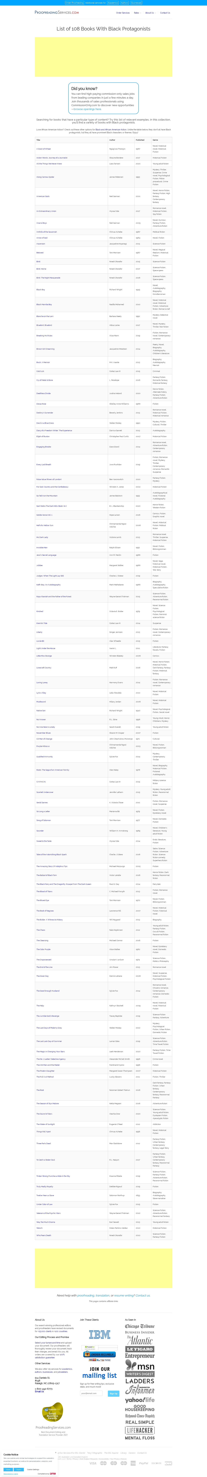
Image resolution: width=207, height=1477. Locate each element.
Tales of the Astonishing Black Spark (51, 854)
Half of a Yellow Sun (44, 525)
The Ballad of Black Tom (46, 875)
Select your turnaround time (47, 1343)
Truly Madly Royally (44, 1186)
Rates (137, 13)
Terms (68, 1459)
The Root (40, 1090)
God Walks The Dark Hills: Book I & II (51, 506)
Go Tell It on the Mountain (46, 496)
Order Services (123, 13)
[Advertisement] (103, 57)
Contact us (142, 1295)
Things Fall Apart (43, 1132)
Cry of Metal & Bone (44, 380)
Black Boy (40, 290)
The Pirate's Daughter (45, 1071)
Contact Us (165, 13)
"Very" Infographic (94, 1453)
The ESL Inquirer (111, 1453)
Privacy (75, 1459)
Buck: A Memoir (43, 362)
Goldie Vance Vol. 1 (44, 515)
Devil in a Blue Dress (45, 423)
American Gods (42, 196)
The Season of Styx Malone (47, 1103)
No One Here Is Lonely (45, 727)
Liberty (39, 632)
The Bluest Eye (42, 900)
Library (123, 1453)
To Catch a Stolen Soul (45, 1160)
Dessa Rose (41, 404)
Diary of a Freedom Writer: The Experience (54, 430)
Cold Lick (40, 371)
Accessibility (104, 1459)
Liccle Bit (40, 641)
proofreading (85, 1295)
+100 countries (60, 1331)
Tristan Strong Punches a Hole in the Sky (53, 1176)
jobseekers (63, 1372)
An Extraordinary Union (46, 211)
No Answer (41, 719)
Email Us (39, 1391)
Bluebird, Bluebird (44, 325)
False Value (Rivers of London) (49, 479)
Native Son (40, 711)
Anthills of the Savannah (46, 232)
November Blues (43, 733)
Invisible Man (41, 547)
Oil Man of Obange (44, 739)
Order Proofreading (75, 3)
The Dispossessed (43, 960)
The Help (40, 1006)
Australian (65, 1457)
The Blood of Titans (44, 891)
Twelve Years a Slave (45, 1195)
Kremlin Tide (41, 623)
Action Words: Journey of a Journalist (51, 158)
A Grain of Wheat (43, 149)
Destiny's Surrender (44, 413)
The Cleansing (42, 940)
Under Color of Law (44, 1204)
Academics (113, 3)
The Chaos (40, 930)
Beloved (39, 253)
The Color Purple (43, 949)
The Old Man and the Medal (48, 1065)
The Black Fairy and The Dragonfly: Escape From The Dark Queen (63, 884)
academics (67, 1369)
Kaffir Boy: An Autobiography (48, 585)
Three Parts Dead (43, 1143)
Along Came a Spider (45, 177)
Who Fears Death (43, 1235)
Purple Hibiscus (43, 746)
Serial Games (42, 802)
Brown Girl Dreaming (45, 349)
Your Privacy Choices (118, 1459)
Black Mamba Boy (44, 304)
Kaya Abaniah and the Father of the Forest (53, 596)
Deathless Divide (43, 393)
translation (102, 1295)
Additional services (94, 3)
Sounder (40, 831)
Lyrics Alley (41, 693)
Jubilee (39, 565)
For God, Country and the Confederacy (52, 487)
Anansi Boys (41, 223)
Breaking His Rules (44, 336)
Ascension (40, 244)
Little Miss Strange (44, 656)
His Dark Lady (42, 537)
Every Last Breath (43, 464)
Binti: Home (41, 269)
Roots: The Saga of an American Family (52, 770)
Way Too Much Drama (45, 1222)
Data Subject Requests (88, 1459)
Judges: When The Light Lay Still (50, 576)
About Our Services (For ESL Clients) (69, 1453)
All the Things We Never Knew (49, 164)
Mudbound (41, 702)
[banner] (57, 12)
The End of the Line (44, 967)
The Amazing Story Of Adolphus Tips (51, 866)
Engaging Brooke (43, 447)
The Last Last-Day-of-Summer (49, 1041)
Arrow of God (41, 238)
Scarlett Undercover (44, 792)
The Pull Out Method (45, 1077)
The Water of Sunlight (45, 1124)
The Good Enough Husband (47, 991)
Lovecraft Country (43, 668)
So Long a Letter (43, 811)
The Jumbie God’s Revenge (47, 1016)
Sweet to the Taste (43, 841)
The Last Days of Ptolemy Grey (49, 1028)
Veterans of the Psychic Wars (48, 1213)
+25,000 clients (45, 1331)
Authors (124, 3)
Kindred (39, 611)
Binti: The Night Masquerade (48, 278)
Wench (39, 1228)
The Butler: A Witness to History (49, 920)
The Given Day (42, 976)
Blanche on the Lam (44, 316)
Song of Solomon (43, 820)
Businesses (136, 3)
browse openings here (87, 109)
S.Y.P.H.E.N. (41, 782)
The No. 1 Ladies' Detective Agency (50, 1059)
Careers (131, 1453)
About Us (149, 13)
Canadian (77, 1457)
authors (38, 1372)
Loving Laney (42, 682)
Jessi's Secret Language (46, 555)
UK (59, 1457)
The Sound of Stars (44, 1114)
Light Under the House (45, 648)
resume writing (123, 1295)
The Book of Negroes (45, 911)
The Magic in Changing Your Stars (50, 1052)
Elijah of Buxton (43, 436)
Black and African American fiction (111, 129)
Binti (38, 261)
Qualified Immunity (44, 757)
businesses (48, 1372)
